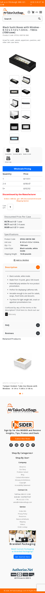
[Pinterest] (33, 445)
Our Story (22, 469)
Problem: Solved (22, 472)
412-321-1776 (23, 500)
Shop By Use (22, 458)
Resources (22, 516)
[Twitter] (22, 445)
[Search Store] (39, 19)
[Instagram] (17, 445)
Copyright (22, 483)
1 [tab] (20, 393)
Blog (22, 475)
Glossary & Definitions (22, 480)
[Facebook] (11, 445)
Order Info (22, 511)
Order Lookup (22, 527)
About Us (22, 467)
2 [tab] (22, 393)
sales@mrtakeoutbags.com (22, 502)
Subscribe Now (22, 438)
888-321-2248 (25, 494)
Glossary (12, 314)
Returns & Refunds (22, 519)
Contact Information (22, 477)
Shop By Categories (22, 453)
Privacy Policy (22, 514)
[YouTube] (28, 445)
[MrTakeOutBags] (14, 12)
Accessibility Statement (22, 485)
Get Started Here (22, 557)
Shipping (22, 522)
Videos (22, 524)
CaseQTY (4, 207)
